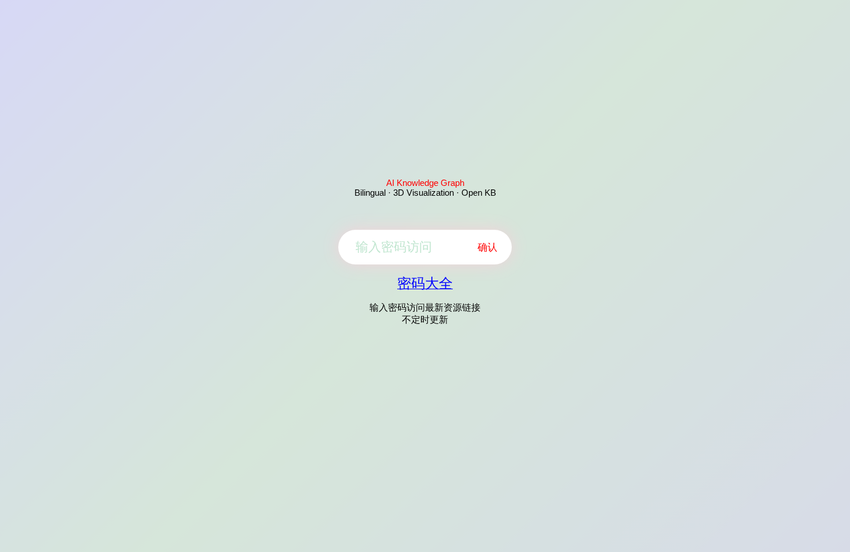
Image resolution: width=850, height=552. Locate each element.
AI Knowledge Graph (425, 183)
